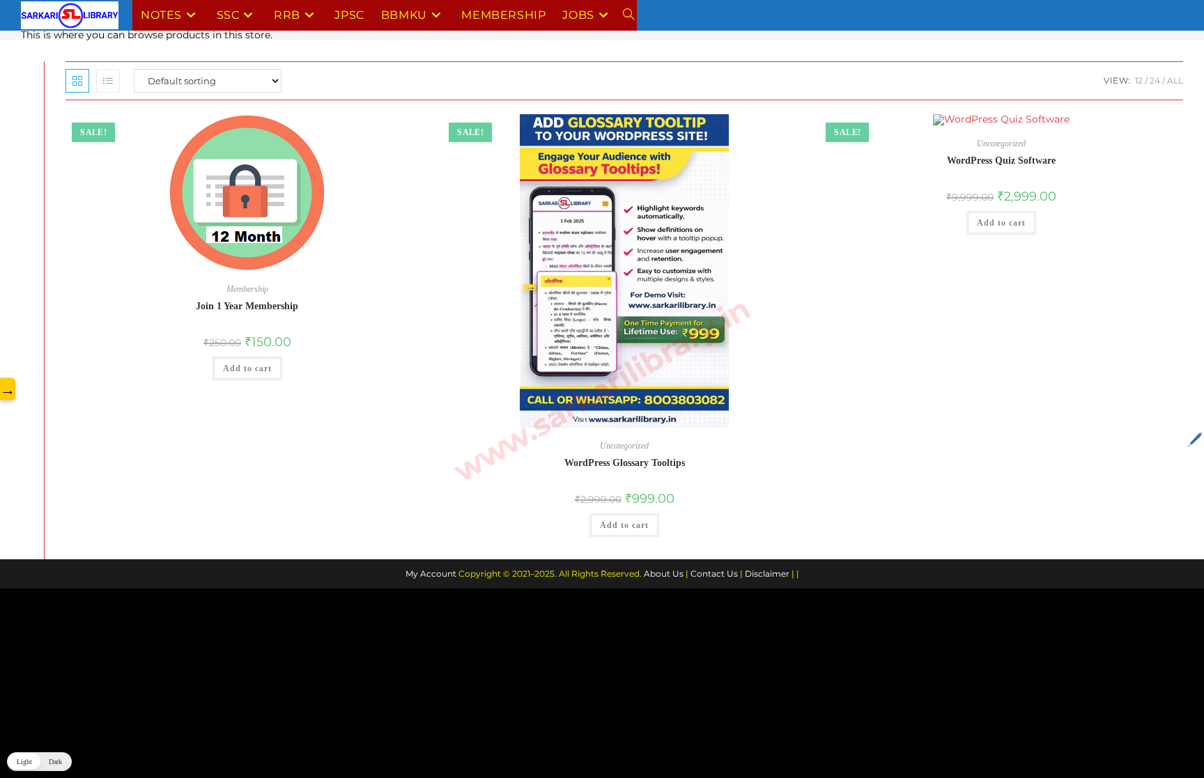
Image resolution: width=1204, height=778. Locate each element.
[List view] (108, 81)
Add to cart (247, 368)
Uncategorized (624, 446)
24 (1155, 80)
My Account (431, 573)
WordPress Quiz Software (1001, 160)
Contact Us (714, 573)
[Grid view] (77, 81)
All (1175, 80)
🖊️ (1195, 439)
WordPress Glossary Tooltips (624, 463)
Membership (247, 289)
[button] (39, 761)
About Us (664, 573)
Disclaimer (767, 573)
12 (1139, 80)
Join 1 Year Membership (247, 306)
